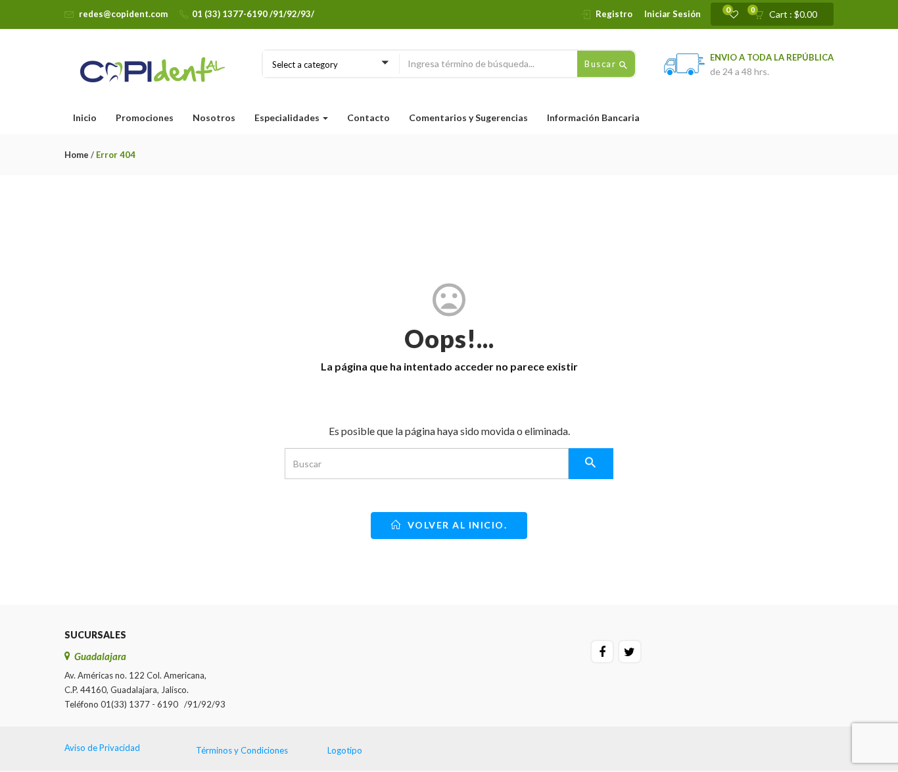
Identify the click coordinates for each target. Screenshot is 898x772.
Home (76, 154)
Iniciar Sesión (672, 14)
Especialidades (287, 117)
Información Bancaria (593, 117)
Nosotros (214, 117)
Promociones (145, 117)
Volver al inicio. (455, 524)
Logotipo (344, 750)
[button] (790, 14)
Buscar (601, 64)
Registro (614, 14)
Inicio (85, 117)
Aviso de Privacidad (102, 747)
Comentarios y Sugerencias (468, 117)
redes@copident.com (123, 14)
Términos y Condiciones (242, 750)
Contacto (368, 117)
